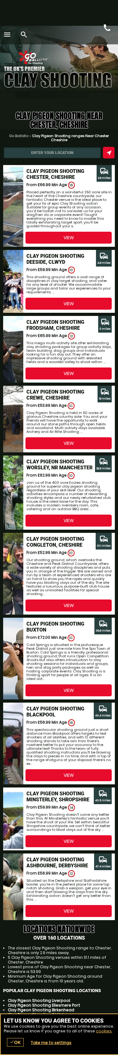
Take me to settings (51, 1042)
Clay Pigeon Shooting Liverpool (39, 1000)
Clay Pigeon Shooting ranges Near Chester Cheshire (70, 137)
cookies (104, 1031)
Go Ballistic (19, 135)
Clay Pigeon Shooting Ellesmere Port (44, 1005)
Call (106, 27)
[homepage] (55, 57)
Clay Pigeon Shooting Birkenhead (41, 1010)
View (69, 238)
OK (15, 1042)
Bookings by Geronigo (90, 59)
